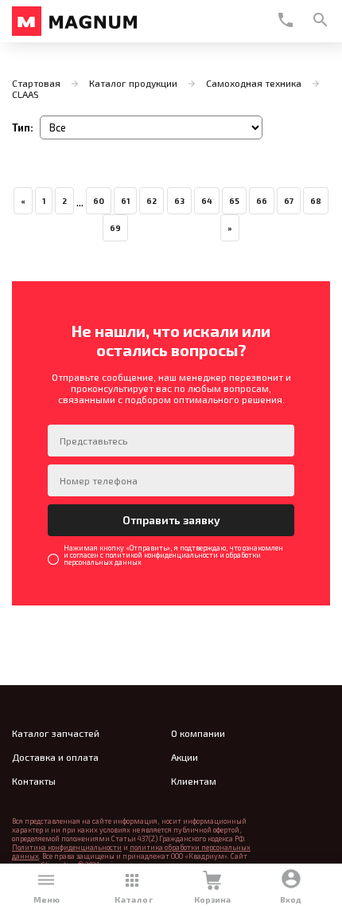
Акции (184, 756)
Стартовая (36, 82)
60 (98, 201)
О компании (198, 733)
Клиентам (193, 780)
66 (261, 201)
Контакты (34, 780)
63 (179, 201)
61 (125, 201)
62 (151, 201)
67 (288, 201)
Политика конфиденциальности (67, 847)
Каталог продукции (133, 82)
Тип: (22, 128)
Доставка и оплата (55, 756)
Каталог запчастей (55, 733)
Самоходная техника (253, 82)
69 (115, 228)
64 (206, 201)
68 (315, 201)
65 (234, 201)
